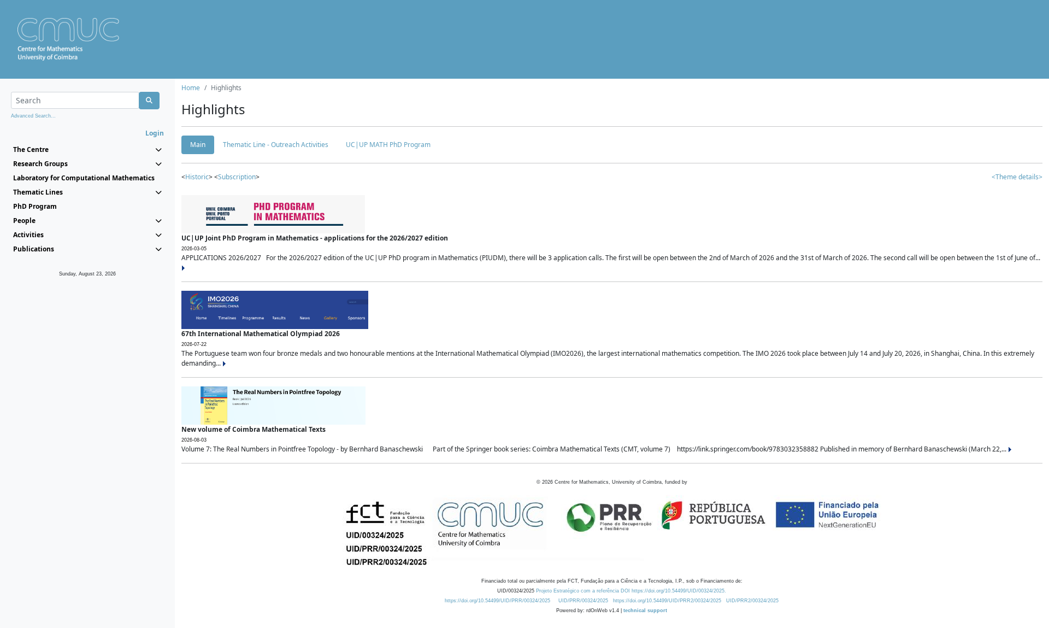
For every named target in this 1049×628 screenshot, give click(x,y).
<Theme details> (1017, 176)
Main (197, 144)
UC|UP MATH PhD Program (388, 144)
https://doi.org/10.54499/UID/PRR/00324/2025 (497, 600)
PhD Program (35, 206)
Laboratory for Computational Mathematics (84, 178)
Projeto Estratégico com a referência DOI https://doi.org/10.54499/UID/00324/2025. (631, 591)
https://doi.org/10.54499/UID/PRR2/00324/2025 (667, 600)
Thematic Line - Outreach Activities (275, 144)
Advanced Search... (33, 116)
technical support (645, 610)
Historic (197, 176)
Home (190, 87)
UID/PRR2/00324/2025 (752, 600)
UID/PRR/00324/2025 (583, 600)
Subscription (237, 176)
